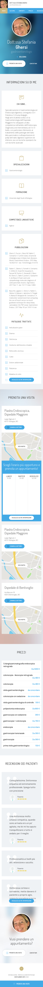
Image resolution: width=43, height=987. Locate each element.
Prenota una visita (23, 984)
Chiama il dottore (16, 427)
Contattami (33, 63)
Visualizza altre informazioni (21, 380)
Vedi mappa (21, 446)
